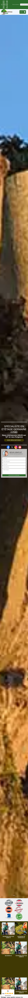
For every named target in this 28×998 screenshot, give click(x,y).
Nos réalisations (14, 440)
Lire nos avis (8, 995)
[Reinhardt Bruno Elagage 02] (6, 12)
